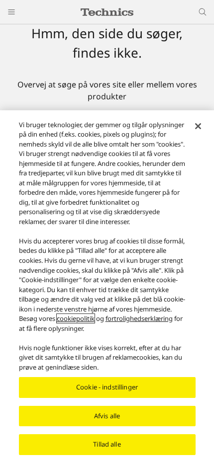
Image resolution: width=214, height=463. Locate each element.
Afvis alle (107, 415)
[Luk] (198, 126)
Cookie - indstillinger (107, 387)
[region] (107, 286)
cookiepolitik (76, 318)
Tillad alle (106, 444)
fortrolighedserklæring (139, 318)
